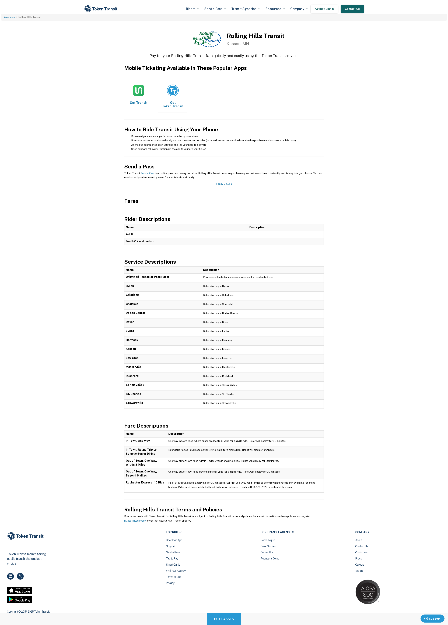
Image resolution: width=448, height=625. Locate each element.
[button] (192, 9)
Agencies (9, 17)
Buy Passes (224, 619)
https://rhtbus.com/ (135, 520)
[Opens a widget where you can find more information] (432, 619)
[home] (101, 8)
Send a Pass (148, 173)
